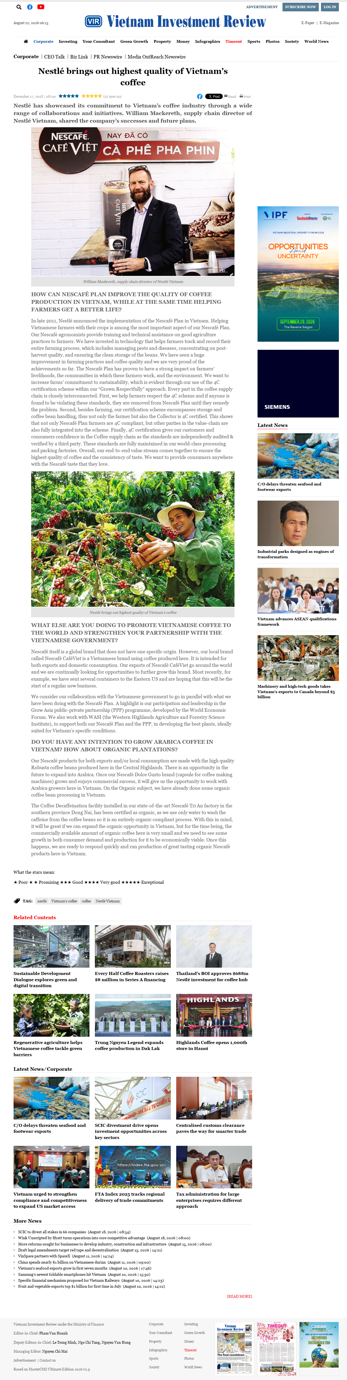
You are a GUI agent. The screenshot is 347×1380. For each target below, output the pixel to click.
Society (292, 41)
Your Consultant (99, 41)
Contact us (48, 1360)
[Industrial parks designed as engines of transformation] (298, 523)
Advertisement (262, 7)
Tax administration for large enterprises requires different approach (209, 1200)
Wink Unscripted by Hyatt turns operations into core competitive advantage (82, 1237)
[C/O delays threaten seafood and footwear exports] (51, 1098)
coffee (86, 900)
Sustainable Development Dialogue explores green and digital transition (45, 979)
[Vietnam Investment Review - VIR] (176, 35)
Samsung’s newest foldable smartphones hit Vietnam (62, 1274)
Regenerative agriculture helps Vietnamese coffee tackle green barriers (48, 1048)
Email (232, 96)
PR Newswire (108, 56)
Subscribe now (300, 7)
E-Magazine (329, 22)
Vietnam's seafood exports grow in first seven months (63, 1268)
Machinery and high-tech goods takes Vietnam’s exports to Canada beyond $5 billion (296, 691)
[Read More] (239, 1296)
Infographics (207, 41)
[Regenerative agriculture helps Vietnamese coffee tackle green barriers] (51, 1015)
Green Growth (134, 41)
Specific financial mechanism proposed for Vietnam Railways (69, 1280)
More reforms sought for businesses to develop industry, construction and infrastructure (92, 1244)
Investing (68, 41)
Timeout (234, 41)
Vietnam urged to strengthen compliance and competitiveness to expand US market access (50, 1200)
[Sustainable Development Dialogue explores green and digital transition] (51, 946)
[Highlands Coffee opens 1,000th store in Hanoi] (214, 1015)
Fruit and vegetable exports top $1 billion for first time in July (70, 1286)
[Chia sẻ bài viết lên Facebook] (200, 96)
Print (247, 96)
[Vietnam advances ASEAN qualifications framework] (298, 591)
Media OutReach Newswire (157, 56)
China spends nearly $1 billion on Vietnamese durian (62, 1262)
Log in (330, 7)
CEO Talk (54, 56)
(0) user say (112, 96)
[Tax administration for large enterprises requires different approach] (214, 1167)
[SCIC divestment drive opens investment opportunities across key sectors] (133, 1098)
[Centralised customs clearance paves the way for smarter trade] (214, 1098)
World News (316, 41)
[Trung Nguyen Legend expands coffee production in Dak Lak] (133, 1015)
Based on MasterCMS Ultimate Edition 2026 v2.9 (52, 1369)
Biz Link (79, 56)
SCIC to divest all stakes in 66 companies (52, 1231)
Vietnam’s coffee (64, 900)
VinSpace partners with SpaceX (44, 1255)
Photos (272, 41)
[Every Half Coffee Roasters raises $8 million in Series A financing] (133, 946)
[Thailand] (214, 946)
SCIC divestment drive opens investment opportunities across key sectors (131, 1131)
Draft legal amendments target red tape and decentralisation (69, 1249)
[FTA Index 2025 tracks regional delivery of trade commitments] (133, 1167)
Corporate (43, 41)
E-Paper (307, 22)
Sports (254, 41)
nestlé (42, 900)
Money (183, 41)
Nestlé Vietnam (108, 900)
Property (162, 41)
